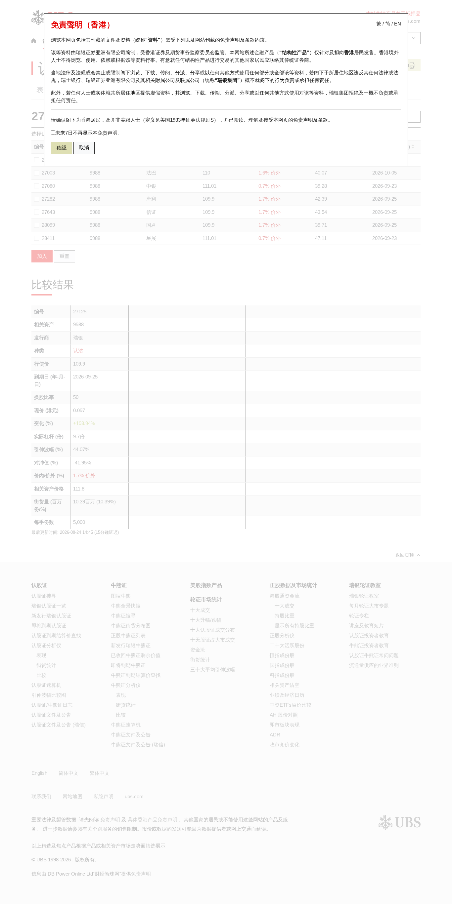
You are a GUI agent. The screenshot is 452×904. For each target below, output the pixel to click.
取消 (84, 147)
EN (397, 23)
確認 (62, 147)
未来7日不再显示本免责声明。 (88, 133)
